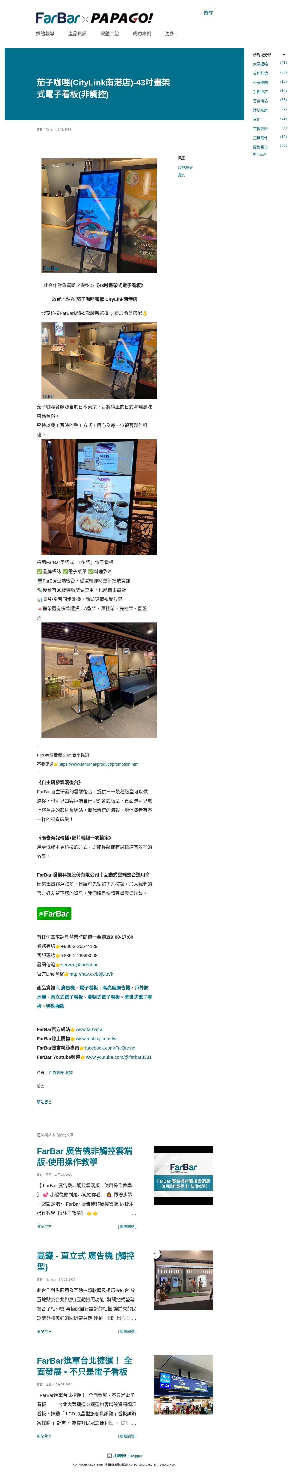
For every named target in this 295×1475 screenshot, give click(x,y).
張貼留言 (44, 1102)
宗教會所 (269, 128)
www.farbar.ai (89, 1029)
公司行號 (269, 72)
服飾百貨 (269, 146)
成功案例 (142, 33)
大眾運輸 (269, 63)
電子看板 (89, 987)
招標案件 (269, 137)
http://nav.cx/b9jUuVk (91, 974)
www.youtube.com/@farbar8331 (119, 1057)
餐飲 (181, 175)
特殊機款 (55, 1006)
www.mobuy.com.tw (96, 1038)
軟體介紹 (109, 33)
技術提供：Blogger (127, 1456)
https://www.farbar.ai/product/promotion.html (99, 764)
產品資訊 (77, 33)
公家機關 (269, 82)
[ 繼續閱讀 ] (127, 1227)
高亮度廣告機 (116, 987)
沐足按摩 (269, 109)
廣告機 (68, 987)
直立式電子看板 (67, 997)
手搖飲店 (269, 91)
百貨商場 (184, 168)
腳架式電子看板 (104, 997)
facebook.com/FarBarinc (110, 1047)
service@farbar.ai (79, 964)
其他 (269, 118)
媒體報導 (45, 33)
